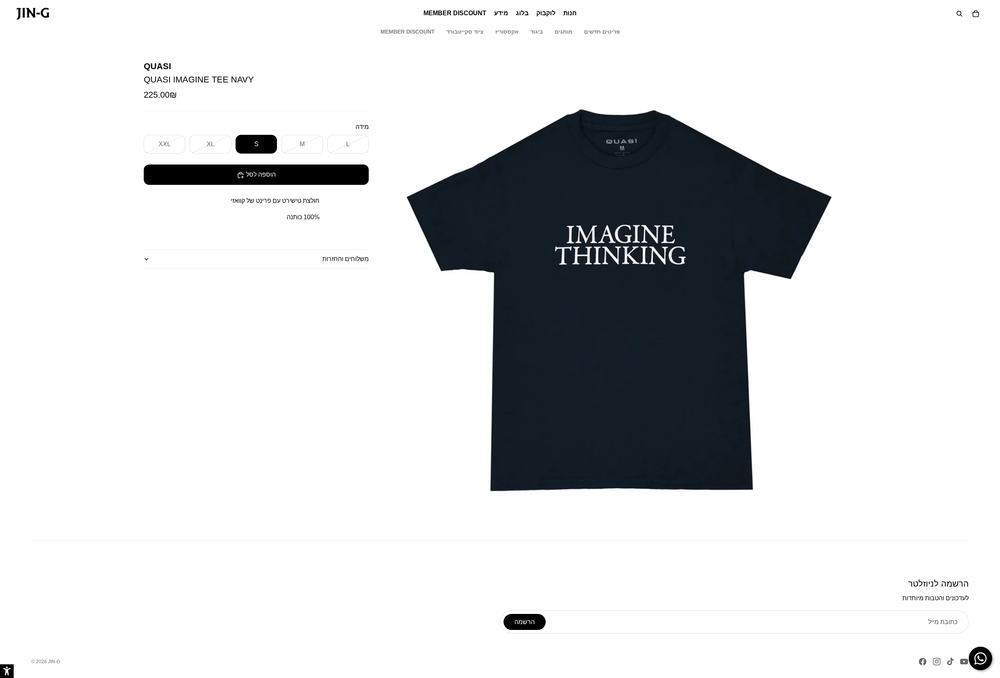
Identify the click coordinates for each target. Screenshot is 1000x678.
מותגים (563, 32)
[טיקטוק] (950, 661)
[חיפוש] (959, 13)
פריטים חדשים (602, 32)
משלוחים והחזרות (345, 259)
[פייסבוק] (922, 661)
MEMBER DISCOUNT (407, 32)
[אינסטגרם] (936, 661)
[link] (33, 13)
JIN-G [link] (54, 661)
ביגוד (536, 32)
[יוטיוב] (964, 661)
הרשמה (524, 622)
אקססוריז (507, 32)
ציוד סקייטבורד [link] (465, 32)
